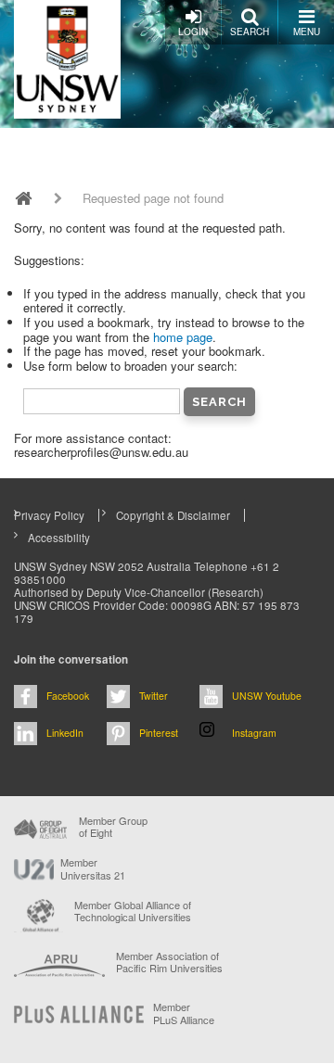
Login (193, 31)
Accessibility (59, 537)
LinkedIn (65, 733)
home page (182, 337)
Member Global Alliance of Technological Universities (132, 911)
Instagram (254, 733)
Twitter (153, 696)
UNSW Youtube (267, 696)
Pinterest (158, 733)
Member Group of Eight (113, 827)
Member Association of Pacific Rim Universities (169, 962)
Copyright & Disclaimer (173, 515)
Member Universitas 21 (92, 868)
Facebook (67, 696)
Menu (306, 31)
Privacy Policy (49, 515)
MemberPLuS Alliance (183, 1013)
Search (249, 31)
